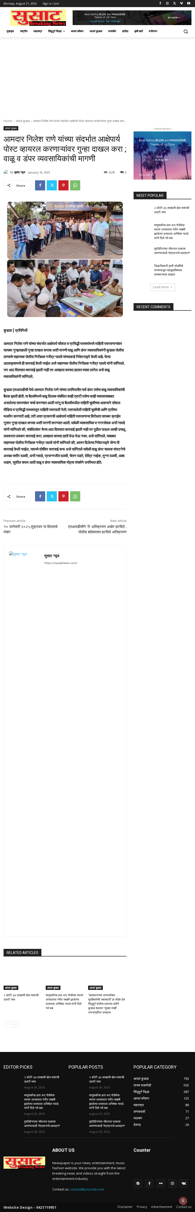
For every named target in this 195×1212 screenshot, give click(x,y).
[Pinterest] (63, 185)
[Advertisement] (97, 75)
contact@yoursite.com (87, 1189)
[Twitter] (174, 4)
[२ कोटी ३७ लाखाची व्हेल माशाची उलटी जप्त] (23, 976)
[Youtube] (188, 4)
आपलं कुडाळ (23, 121)
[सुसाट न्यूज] (7, 172)
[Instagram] (167, 4)
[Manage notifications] (183, 1201)
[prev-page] (7, 1024)
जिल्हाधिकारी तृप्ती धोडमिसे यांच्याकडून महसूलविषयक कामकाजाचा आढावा (168, 270)
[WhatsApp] (75, 185)
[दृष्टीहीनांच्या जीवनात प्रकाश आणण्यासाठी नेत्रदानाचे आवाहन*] (142, 253)
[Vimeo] (181, 4)
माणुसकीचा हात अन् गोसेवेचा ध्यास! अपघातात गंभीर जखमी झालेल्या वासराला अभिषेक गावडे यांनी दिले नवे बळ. (171, 231)
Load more (161, 287)
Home (8, 121)
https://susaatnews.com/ (60, 563)
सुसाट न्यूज (19, 172)
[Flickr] (160, 1183)
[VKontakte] (183, 1183)
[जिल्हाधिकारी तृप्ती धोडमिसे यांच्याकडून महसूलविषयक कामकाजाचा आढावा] (142, 270)
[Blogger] (138, 1183)
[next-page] (15, 1024)
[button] (185, 31)
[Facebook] (160, 4)
